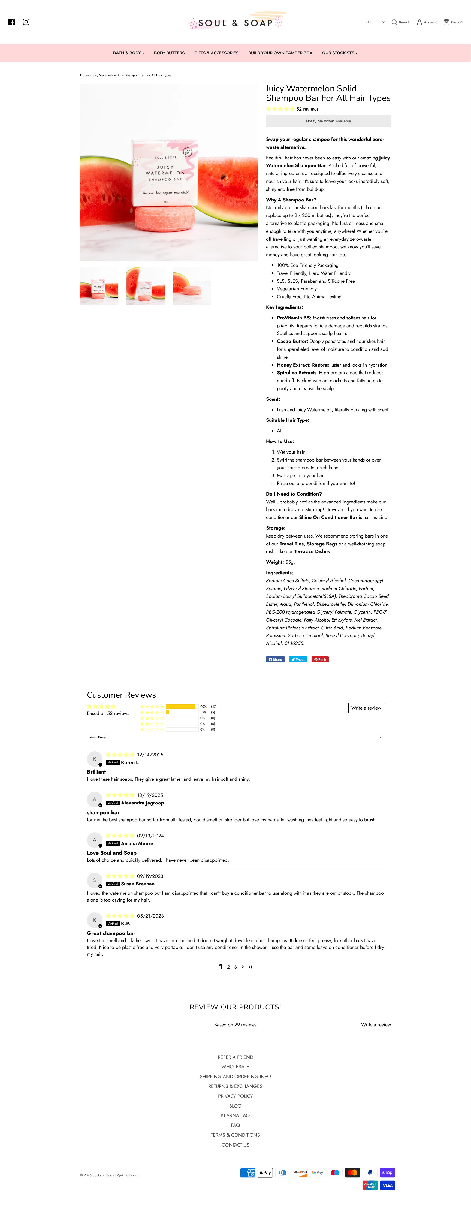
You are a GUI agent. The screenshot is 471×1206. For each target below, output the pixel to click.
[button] (281, 109)
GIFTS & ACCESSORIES (216, 53)
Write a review (376, 1024)
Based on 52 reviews (108, 713)
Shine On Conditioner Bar (328, 517)
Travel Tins (292, 543)
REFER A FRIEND (235, 1057)
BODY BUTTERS (169, 53)
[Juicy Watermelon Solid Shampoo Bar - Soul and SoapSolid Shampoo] (99, 286)
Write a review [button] (366, 707)
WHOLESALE (235, 1066)
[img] (121, 754)
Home (84, 75)
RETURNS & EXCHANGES (235, 1086)
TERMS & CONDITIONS (235, 1135)
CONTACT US (235, 1144)
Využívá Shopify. (128, 1175)
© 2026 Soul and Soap (97, 1175)
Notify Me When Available (328, 121)
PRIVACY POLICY (235, 1096)
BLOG (235, 1105)
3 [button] (235, 966)
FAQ (235, 1125)
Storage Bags (322, 543)
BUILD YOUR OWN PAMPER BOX (280, 53)
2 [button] (228, 966)
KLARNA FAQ (235, 1115)
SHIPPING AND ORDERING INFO (235, 1076)
